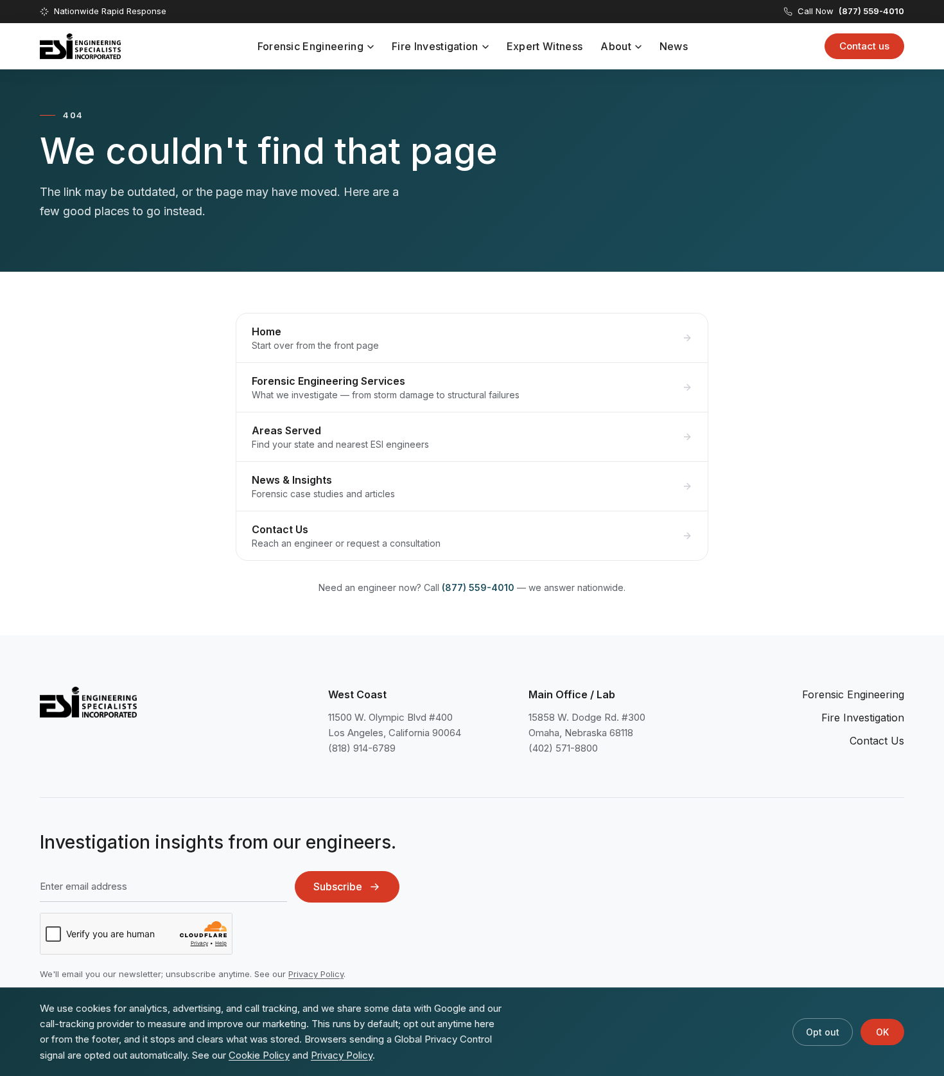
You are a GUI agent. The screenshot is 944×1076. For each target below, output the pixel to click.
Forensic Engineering (310, 46)
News (674, 46)
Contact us (864, 46)
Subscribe (337, 886)
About (615, 46)
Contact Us (877, 740)
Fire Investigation (435, 46)
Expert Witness (544, 46)
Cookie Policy (259, 1055)
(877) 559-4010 (478, 587)
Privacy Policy (316, 974)
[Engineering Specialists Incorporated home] (80, 46)
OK (882, 1032)
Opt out (822, 1032)
